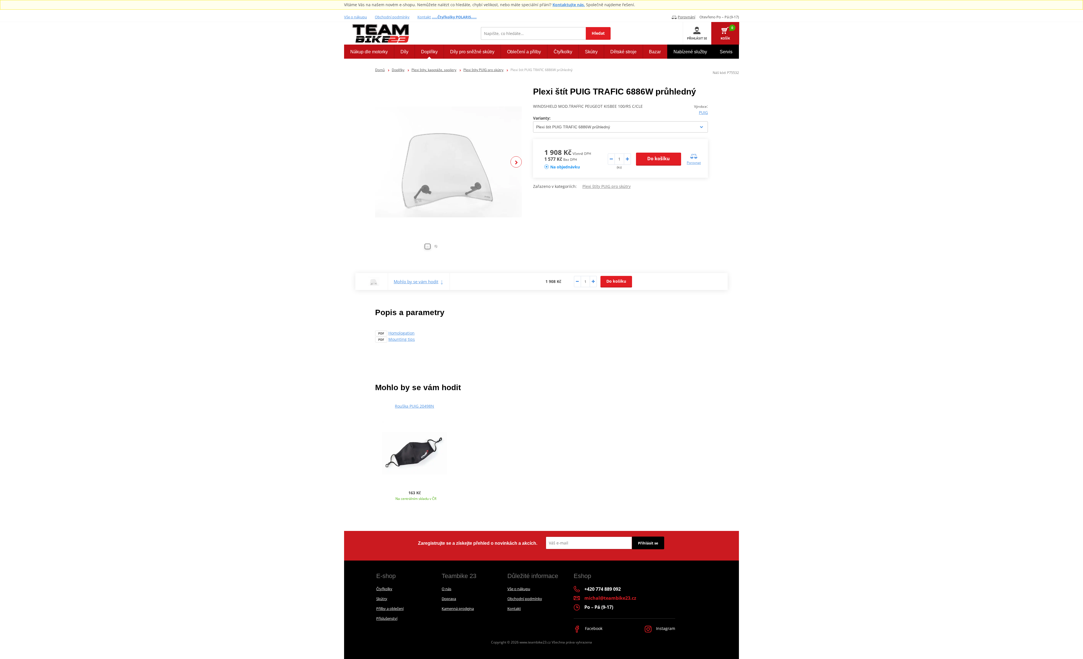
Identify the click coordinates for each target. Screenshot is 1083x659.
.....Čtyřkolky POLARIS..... (454, 16)
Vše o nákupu (355, 16)
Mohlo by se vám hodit (416, 281)
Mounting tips (401, 339)
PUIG (703, 112)
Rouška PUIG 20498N (414, 406)
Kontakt (424, 16)
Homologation (401, 333)
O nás (446, 588)
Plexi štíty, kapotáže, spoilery (433, 69)
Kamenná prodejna (458, 608)
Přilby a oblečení (390, 608)
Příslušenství (386, 618)
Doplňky (398, 69)
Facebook (593, 628)
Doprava (449, 598)
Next (516, 162)
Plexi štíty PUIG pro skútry (483, 69)
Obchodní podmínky (392, 16)
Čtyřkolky (384, 588)
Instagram (665, 628)
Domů (380, 69)
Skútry (381, 598)
